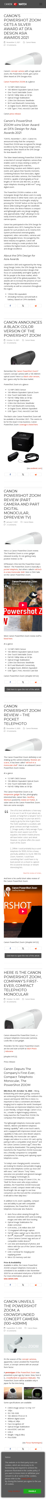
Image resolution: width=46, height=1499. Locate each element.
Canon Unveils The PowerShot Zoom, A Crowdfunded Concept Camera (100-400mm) (21, 1312)
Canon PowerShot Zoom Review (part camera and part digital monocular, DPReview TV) (22, 504)
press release (15, 114)
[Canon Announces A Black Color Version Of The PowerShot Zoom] (23, 355)
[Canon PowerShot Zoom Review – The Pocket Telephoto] (23, 742)
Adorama (9, 1051)
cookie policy (26, 1478)
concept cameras (29, 1359)
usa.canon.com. (11, 1278)
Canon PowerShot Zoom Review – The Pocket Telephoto (22, 715)
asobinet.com (36, 468)
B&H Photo (32, 1048)
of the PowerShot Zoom (20, 1372)
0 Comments (11, 45)
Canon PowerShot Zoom (27, 371)
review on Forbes (28, 800)
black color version (31, 376)
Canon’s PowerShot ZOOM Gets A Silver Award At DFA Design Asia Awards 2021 (22, 27)
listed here (8, 638)
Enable (32, 1491)
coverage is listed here (28, 424)
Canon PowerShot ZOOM (14, 81)
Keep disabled (14, 1491)
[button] (40, 4)
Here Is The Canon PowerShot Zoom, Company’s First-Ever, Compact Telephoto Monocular (23, 983)
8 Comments (11, 1002)
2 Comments (11, 525)
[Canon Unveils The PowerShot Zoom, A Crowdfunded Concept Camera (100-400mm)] (23, 1343)
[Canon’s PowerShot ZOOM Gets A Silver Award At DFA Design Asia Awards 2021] (23, 56)
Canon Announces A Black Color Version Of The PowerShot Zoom (23, 329)
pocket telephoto (11, 569)
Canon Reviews (32, 728)
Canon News (31, 42)
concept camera (17, 71)
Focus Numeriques (34, 1442)
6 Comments (11, 1331)
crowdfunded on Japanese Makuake (21, 1378)
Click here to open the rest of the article (23, 689)
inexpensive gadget (12, 794)
